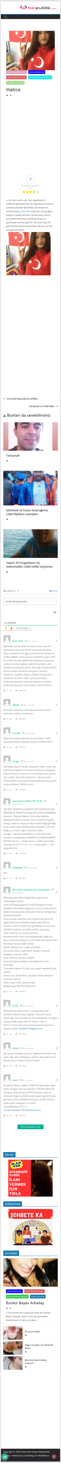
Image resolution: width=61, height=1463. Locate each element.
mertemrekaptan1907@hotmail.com (22, 1110)
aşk (46, 226)
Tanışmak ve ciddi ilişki (41, 406)
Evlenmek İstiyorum (15, 83)
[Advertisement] (30, 116)
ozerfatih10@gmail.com (30, 1028)
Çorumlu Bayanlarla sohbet (22, 398)
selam (9, 200)
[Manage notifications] (54, 1456)
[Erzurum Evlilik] (13, 1333)
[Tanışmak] (30, 424)
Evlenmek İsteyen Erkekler (40, 77)
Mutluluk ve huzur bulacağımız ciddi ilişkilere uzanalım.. (27, 512)
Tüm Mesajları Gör (30, 1127)
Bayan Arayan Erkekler (16, 72)
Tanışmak (13, 455)
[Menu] (5, 17)
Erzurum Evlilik (32, 1331)
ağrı (26, 200)
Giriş (54, 590)
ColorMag (28, 1455)
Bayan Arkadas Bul (36, 72)
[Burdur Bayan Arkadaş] (30, 1272)
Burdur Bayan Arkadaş (25, 1302)
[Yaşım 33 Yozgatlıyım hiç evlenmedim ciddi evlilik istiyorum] (30, 531)
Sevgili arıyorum (37, 1297)
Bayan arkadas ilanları (16, 77)
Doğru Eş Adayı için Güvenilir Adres (39, 1346)
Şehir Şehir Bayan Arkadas (17, 1297)
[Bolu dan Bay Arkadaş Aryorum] (13, 1363)
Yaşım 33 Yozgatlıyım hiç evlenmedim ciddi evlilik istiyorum (29, 565)
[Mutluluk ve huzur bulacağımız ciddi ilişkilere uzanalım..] (30, 472)
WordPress (43, 1455)
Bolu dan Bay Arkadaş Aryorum (36, 1362)
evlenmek (25, 211)
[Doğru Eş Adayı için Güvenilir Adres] (13, 1348)
